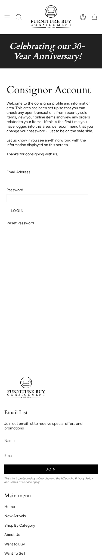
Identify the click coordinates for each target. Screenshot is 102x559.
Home (9, 506)
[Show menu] (7, 17)
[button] (18, 17)
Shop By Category (19, 525)
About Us (12, 534)
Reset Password (20, 223)
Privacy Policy (84, 478)
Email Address (18, 172)
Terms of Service (21, 482)
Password (15, 190)
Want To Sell (14, 553)
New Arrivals (15, 516)
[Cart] (94, 17)
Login (17, 211)
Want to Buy (14, 544)
